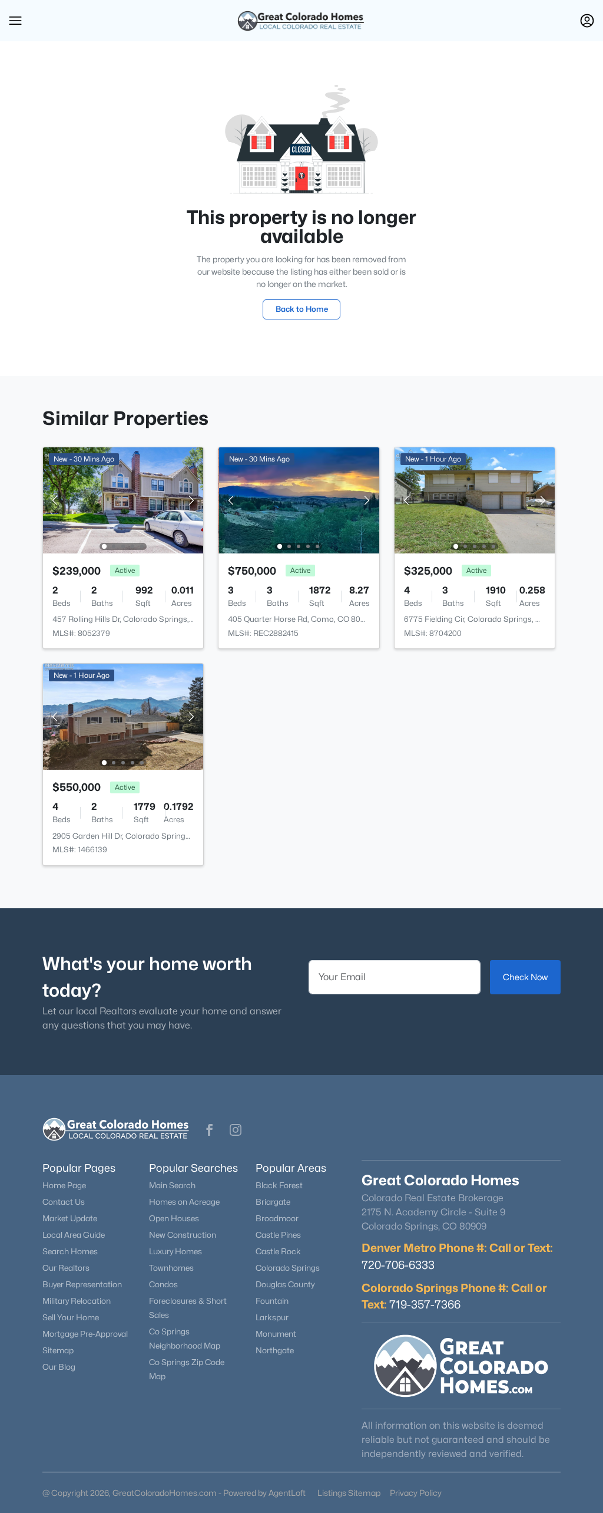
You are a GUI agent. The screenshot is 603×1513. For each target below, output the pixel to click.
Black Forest (279, 1185)
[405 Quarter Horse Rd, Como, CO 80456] (299, 499)
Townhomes (171, 1268)
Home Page (64, 1185)
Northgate (275, 1350)
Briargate (273, 1202)
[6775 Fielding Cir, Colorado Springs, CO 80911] (475, 499)
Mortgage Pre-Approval (85, 1334)
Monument (276, 1334)
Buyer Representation (82, 1284)
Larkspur (272, 1317)
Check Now (525, 977)
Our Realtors (66, 1268)
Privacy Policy (416, 1493)
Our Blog (58, 1367)
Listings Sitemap (348, 1493)
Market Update (69, 1218)
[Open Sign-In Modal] (587, 20)
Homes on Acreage (184, 1202)
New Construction (182, 1235)
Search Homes (70, 1251)
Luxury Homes (175, 1251)
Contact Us (63, 1202)
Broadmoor (277, 1218)
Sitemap (58, 1350)
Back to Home (302, 309)
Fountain (272, 1301)
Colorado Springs (288, 1268)
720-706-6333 (398, 1265)
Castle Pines (278, 1235)
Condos (163, 1284)
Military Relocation (76, 1301)
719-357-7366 (424, 1304)
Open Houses (174, 1218)
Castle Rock (278, 1251)
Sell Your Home (70, 1317)
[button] (15, 20)
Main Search (172, 1185)
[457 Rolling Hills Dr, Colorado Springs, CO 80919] (123, 499)
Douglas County (285, 1284)
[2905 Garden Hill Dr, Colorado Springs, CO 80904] (123, 715)
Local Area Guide (73, 1235)
